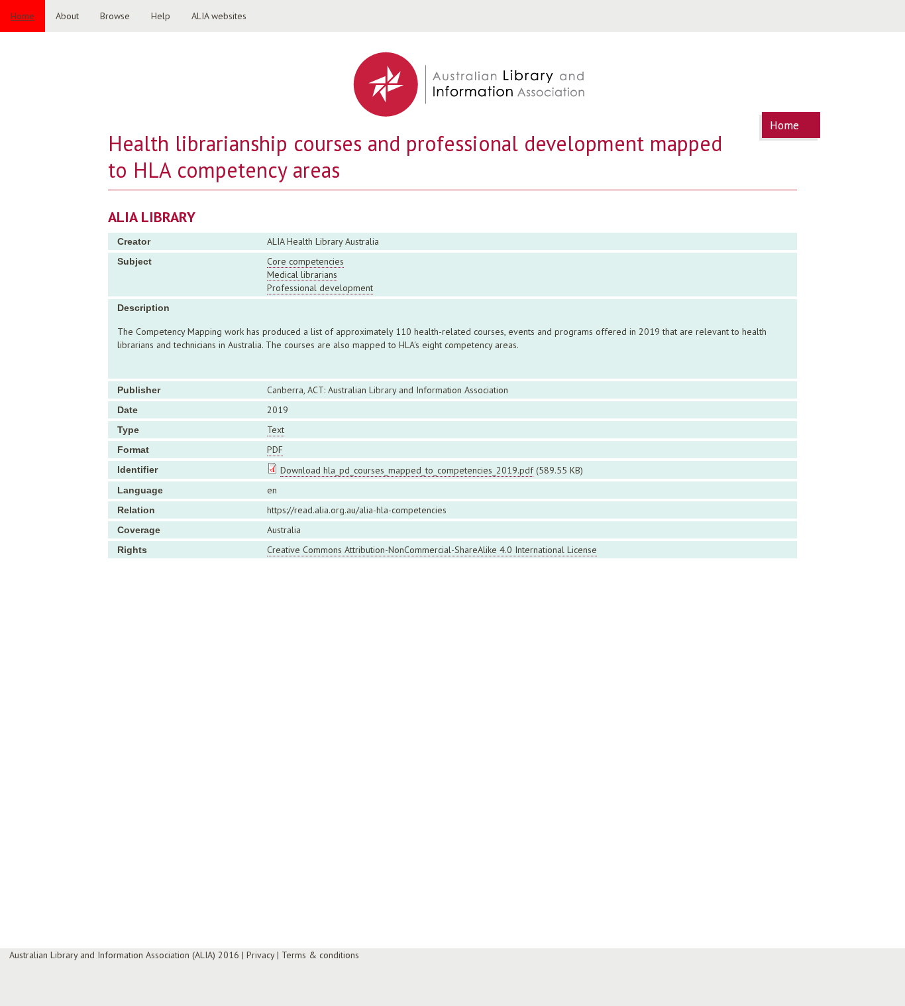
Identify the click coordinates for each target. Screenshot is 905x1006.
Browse (115, 16)
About (67, 16)
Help (160, 16)
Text (275, 430)
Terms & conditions (320, 955)
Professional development (320, 288)
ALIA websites (218, 16)
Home (22, 16)
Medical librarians (302, 275)
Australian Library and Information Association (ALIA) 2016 (124, 955)
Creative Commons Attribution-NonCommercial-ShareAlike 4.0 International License (432, 550)
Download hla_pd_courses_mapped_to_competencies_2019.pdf (406, 470)
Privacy (260, 955)
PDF (275, 450)
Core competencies (305, 261)
